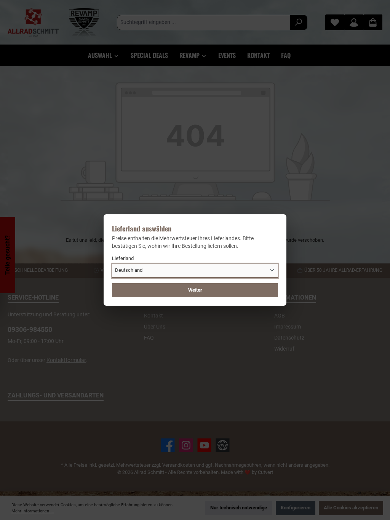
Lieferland (123, 258)
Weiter (195, 290)
